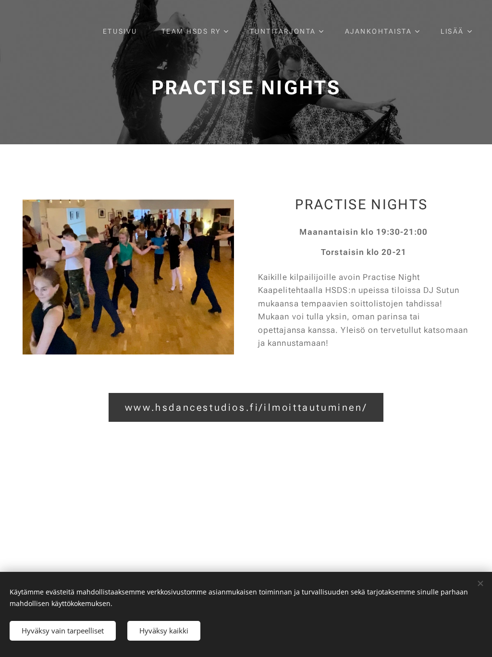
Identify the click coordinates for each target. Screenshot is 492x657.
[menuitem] (124, 31)
